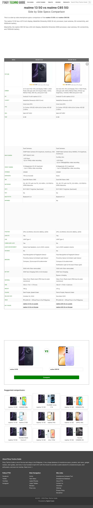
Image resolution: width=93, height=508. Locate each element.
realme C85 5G (72, 59)
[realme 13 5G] (39, 82)
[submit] (89, 2)
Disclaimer (59, 493)
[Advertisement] (46, 45)
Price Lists (32, 488)
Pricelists (66, 2)
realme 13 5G (39, 59)
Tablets (50, 2)
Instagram (5, 483)
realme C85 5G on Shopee (64, 307)
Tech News (30, 2)
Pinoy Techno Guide (14, 459)
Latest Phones (40, 2)
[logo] (13, 2)
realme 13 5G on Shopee (30, 307)
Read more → (28, 467)
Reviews (58, 2)
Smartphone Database (63, 478)
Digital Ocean (50, 501)
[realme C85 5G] (72, 82)
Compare (46, 377)
